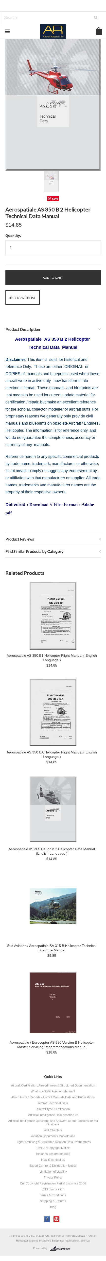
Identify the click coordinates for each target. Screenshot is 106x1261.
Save (55, 198)
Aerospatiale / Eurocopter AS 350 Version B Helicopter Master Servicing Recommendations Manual (52, 1044)
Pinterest (56, 1219)
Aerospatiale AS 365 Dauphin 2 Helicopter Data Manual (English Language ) (52, 851)
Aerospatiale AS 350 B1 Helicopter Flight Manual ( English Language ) (52, 658)
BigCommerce (61, 1248)
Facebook (47, 1219)
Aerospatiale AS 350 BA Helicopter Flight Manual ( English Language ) (52, 754)
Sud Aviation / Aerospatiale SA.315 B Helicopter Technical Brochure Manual (51, 948)
